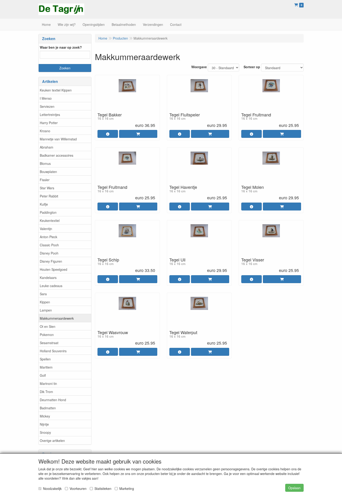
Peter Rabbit (49, 196)
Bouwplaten (48, 171)
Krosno (45, 131)
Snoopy (45, 432)
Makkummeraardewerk (57, 318)
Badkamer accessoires (56, 155)
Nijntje (44, 424)
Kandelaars (48, 277)
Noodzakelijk (52, 488)
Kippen (45, 302)
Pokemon (47, 334)
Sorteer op (252, 66)
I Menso (46, 98)
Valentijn (46, 228)
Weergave (199, 66)
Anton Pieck (48, 236)
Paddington (48, 212)
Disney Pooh (49, 253)
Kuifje (44, 204)
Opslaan (294, 487)
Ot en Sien (47, 326)
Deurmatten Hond (53, 399)
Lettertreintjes (50, 114)
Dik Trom (46, 391)
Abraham (46, 147)
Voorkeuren (78, 488)
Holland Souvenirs (53, 351)
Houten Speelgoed (53, 269)
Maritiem (46, 367)
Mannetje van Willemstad (58, 139)
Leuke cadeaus (51, 285)
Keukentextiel (50, 220)
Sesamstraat (49, 342)
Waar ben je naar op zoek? (61, 47)
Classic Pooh (49, 245)
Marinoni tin (48, 383)
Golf (43, 375)
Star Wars (47, 188)
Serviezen (47, 106)
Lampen (46, 310)
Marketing (126, 488)
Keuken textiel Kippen (56, 90)
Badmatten (48, 408)
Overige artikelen (52, 440)
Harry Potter (49, 122)
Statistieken (102, 488)
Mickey (45, 416)
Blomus (45, 163)
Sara (43, 294)
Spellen (45, 359)
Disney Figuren (51, 261)
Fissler (45, 179)
